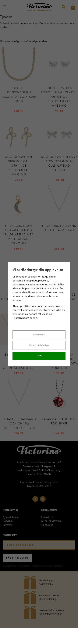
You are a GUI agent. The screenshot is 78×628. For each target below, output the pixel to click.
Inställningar (39, 334)
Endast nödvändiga (39, 345)
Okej (39, 355)
